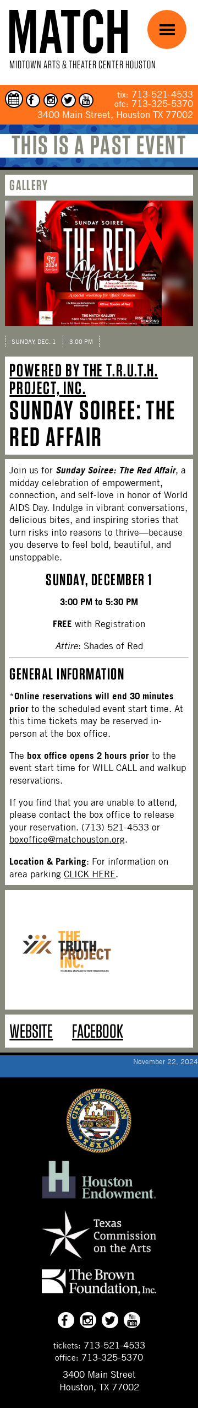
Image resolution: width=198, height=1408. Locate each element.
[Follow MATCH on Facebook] (33, 100)
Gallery (28, 184)
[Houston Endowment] (99, 1199)
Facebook (97, 1030)
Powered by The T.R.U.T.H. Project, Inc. (83, 378)
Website (31, 1030)
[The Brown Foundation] (99, 1295)
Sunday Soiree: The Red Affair (92, 423)
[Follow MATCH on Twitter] (68, 100)
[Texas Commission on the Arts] (99, 1259)
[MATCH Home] (68, 31)
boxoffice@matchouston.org (67, 839)
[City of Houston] (99, 1150)
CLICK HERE (90, 874)
